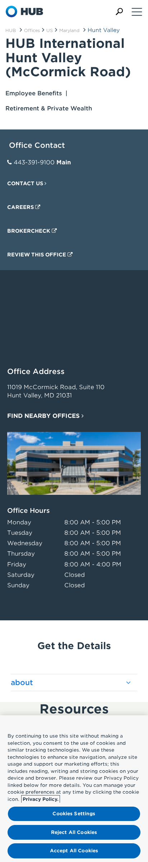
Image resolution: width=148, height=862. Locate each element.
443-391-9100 (34, 162)
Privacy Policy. (41, 799)
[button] (119, 11)
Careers (21, 207)
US (49, 30)
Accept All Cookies (74, 850)
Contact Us (26, 183)
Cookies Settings (73, 813)
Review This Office (37, 254)
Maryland (69, 30)
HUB (10, 30)
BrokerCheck (29, 231)
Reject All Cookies (74, 832)
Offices (32, 30)
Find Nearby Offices (44, 415)
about (22, 682)
